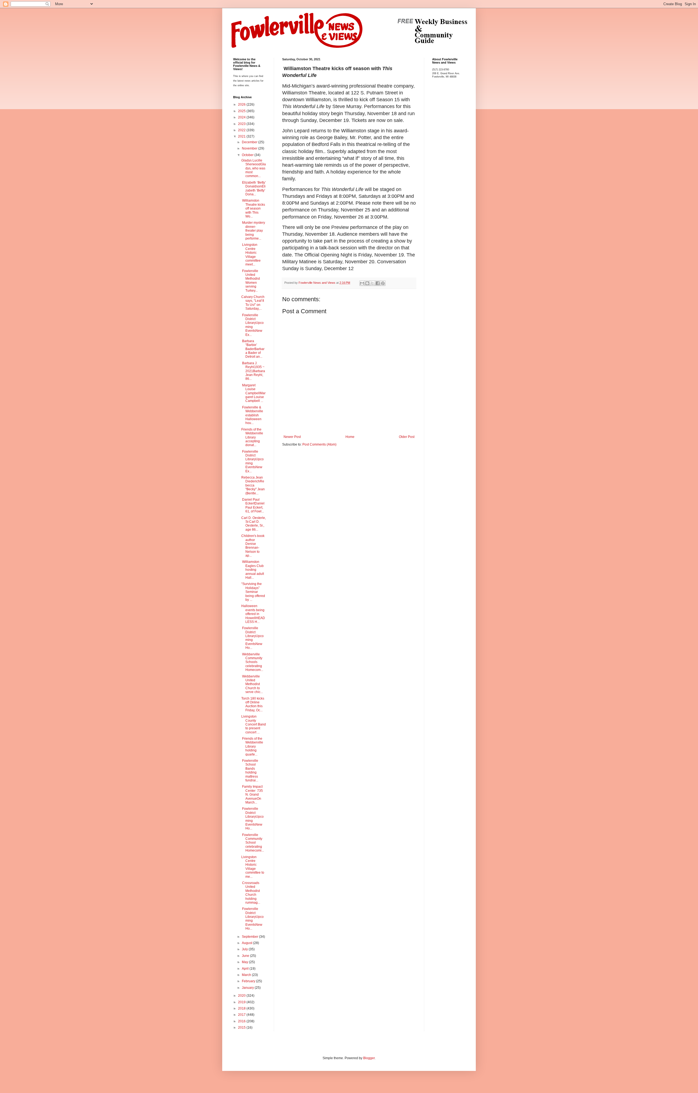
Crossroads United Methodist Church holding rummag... (250, 892)
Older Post (406, 437)
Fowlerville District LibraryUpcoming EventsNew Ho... (252, 638)
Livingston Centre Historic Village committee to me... (252, 867)
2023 (242, 124)
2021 (242, 136)
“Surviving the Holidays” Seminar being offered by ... (253, 592)
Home (349, 437)
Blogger (369, 1058)
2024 (242, 117)
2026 (242, 104)
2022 (242, 130)
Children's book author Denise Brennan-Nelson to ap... (252, 545)
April (245, 968)
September (250, 937)
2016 (242, 1021)
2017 (242, 1015)
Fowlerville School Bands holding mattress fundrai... (249, 770)
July (245, 949)
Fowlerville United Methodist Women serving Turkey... (250, 280)
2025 (242, 111)
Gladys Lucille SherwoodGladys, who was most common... (253, 168)
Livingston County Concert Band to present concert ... (253, 724)
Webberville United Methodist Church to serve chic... (252, 684)
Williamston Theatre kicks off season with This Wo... (253, 208)
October (248, 155)
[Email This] (362, 283)
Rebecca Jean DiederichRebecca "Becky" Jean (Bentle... (253, 485)
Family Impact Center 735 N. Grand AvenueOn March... (252, 794)
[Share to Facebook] (377, 283)
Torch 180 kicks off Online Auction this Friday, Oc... (252, 704)
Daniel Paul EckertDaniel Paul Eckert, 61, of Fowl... (252, 505)
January (248, 988)
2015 (242, 1027)
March (247, 975)
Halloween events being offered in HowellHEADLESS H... (253, 614)
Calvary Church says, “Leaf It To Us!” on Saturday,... (252, 302)
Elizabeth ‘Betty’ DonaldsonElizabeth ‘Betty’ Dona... (253, 188)
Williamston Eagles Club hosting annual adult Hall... (252, 570)
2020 (242, 996)
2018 (242, 1008)
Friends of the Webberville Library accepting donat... (252, 437)
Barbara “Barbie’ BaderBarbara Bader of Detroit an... (252, 349)
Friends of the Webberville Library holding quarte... (252, 746)
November (250, 148)
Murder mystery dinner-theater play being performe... (253, 230)
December (250, 142)
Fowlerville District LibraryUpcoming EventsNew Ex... (252, 325)
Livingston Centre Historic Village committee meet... (251, 254)
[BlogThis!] (367, 283)
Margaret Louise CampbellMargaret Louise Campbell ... (253, 393)
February (249, 981)
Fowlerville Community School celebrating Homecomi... (252, 843)
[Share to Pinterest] (383, 283)
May (245, 962)
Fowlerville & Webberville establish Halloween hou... (252, 415)
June (246, 956)
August (247, 943)
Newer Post (292, 437)
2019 (242, 1002)
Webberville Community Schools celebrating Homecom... (252, 662)
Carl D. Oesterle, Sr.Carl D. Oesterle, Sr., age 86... (253, 523)
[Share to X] (372, 283)
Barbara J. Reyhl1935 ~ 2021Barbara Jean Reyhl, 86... (253, 371)
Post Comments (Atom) (319, 444)
